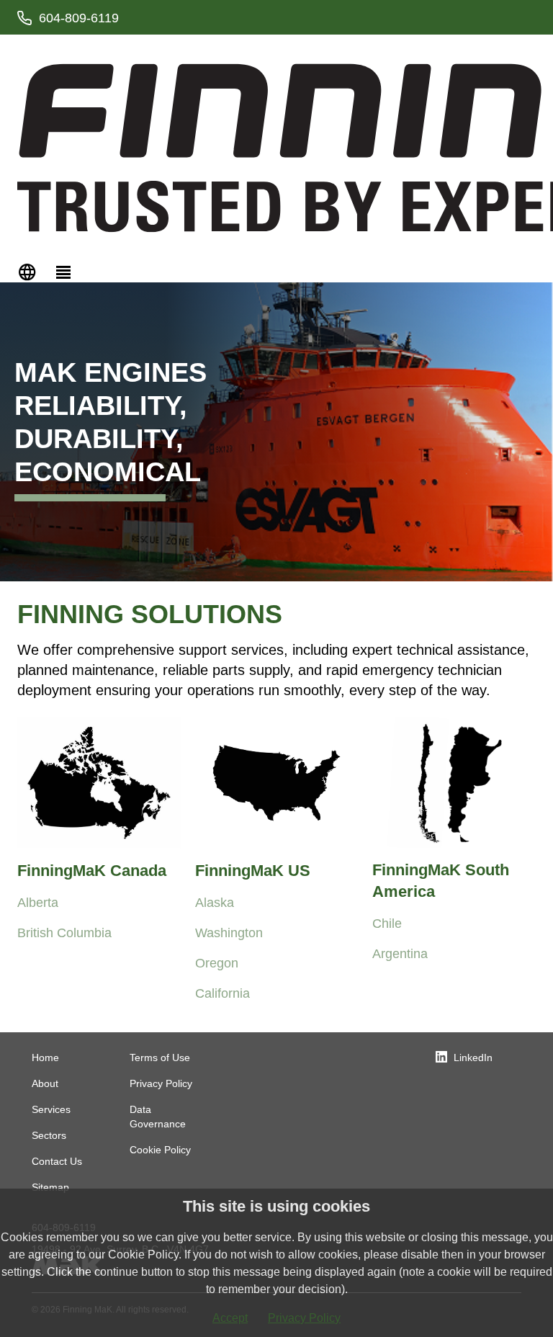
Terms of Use (160, 1057)
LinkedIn (473, 1057)
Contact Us (57, 1161)
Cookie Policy (160, 1149)
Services (51, 1109)
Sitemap (50, 1187)
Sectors (49, 1135)
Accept (230, 1318)
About (45, 1083)
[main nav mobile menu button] (63, 271)
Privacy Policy (161, 1083)
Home (45, 1057)
